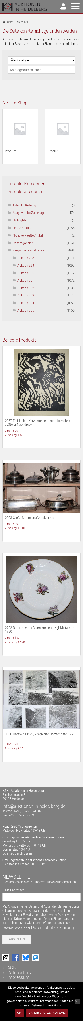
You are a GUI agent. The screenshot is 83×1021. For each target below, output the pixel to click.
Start (10, 22)
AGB (11, 968)
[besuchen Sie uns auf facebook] (15, 957)
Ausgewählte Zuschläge (29, 213)
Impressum (18, 977)
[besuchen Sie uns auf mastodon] (35, 957)
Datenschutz (19, 973)
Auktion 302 (25, 288)
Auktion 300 (25, 273)
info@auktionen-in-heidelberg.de (33, 806)
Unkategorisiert (23, 243)
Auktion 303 (25, 295)
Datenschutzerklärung (52, 927)
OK (19, 1013)
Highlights (20, 220)
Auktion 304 (25, 303)
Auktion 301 (25, 280)
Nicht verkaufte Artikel (28, 235)
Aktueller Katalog (24, 205)
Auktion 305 (25, 310)
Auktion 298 (25, 258)
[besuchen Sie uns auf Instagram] (5, 957)
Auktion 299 (25, 265)
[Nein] (77, 1001)
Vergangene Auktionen (28, 250)
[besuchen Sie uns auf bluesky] (25, 957)
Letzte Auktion (22, 228)
